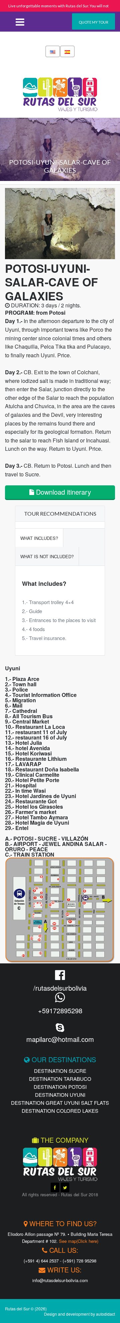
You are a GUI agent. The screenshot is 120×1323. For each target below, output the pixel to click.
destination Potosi (60, 1086)
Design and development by (79, 1314)
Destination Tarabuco (60, 1078)
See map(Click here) (78, 1241)
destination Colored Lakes (60, 1110)
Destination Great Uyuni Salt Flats (60, 1102)
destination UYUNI (60, 1094)
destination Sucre (60, 1070)
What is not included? (47, 556)
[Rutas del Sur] (60, 88)
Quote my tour (93, 22)
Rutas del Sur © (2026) (26, 1308)
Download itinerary (62, 492)
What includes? (39, 538)
